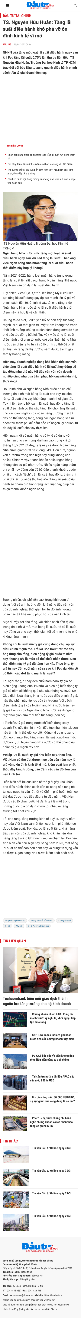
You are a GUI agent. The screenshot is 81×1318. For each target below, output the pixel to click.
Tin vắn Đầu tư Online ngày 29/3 (51, 1193)
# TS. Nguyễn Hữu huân (38, 926)
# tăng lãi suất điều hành (42, 920)
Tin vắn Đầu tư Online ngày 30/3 (51, 1170)
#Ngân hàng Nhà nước (15, 920)
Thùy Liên (7, 44)
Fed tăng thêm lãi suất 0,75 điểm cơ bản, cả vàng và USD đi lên (40, 164)
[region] (40, 889)
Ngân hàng (10, 253)
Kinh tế (63, 244)
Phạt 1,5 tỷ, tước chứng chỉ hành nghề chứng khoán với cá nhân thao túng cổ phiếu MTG (51, 1122)
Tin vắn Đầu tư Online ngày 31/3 (51, 1148)
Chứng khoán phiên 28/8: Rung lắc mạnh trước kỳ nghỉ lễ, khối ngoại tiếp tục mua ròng (53, 1018)
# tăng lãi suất (64, 920)
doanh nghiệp (26, 362)
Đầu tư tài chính (17, 15)
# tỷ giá (19, 926)
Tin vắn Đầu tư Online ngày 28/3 (51, 1216)
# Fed (7, 926)
